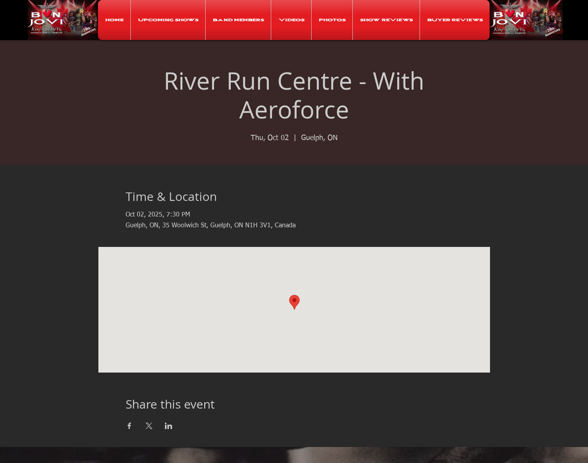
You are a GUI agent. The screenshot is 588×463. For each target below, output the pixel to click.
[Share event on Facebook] (129, 426)
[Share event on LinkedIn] (168, 426)
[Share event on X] (149, 426)
